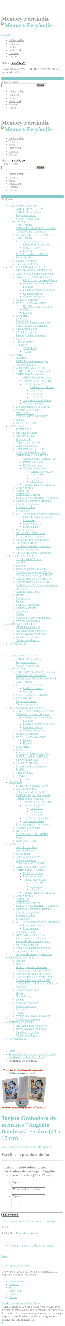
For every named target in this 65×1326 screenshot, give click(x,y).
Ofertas (5, 34)
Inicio (12, 1050)
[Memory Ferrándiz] (26, 25)
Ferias (12, 46)
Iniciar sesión (16, 40)
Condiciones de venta (13, 1303)
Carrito (13, 56)
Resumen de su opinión (26, 1189)
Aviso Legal (33, 1303)
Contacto (14, 43)
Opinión (17, 1196)
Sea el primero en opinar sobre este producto (26, 1146)
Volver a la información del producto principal (28, 1221)
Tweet (4, 1256)
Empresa (14, 53)
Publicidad (15, 50)
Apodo (16, 1182)
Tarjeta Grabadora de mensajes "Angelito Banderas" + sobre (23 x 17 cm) (32, 1056)
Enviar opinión (10, 1214)
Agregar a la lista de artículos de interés (31, 1245)
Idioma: (5, 62)
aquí (32, 1319)
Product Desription (19, 1265)
